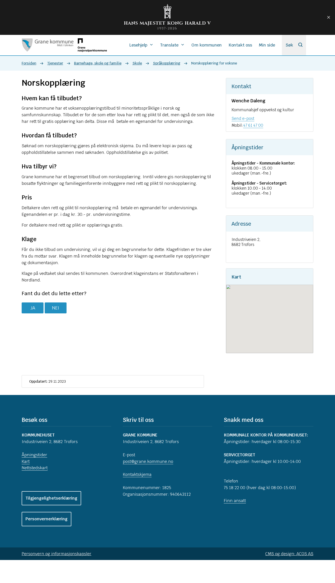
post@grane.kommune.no (148, 461)
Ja (32, 308)
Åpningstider (34, 454)
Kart (26, 461)
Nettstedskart (35, 467)
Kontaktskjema (137, 474)
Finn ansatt (235, 500)
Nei (55, 308)
